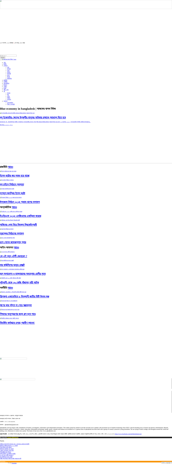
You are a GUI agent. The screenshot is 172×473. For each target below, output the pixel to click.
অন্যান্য (9, 99)
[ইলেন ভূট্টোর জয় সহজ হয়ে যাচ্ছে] (8, 171)
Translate (14, 463)
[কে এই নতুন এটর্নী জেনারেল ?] (7, 252)
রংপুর (8, 75)
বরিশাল (8, 72)
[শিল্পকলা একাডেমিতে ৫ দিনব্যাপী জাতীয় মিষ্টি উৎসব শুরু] (13, 292)
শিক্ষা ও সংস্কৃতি (11, 104)
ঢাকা (8, 67)
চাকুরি (5, 88)
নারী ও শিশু (6, 90)
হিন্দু (8, 94)
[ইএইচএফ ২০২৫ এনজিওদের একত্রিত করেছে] (11, 211)
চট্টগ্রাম (9, 69)
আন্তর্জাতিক (6, 83)
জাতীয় (5, 64)
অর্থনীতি (5, 82)
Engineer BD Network (12, 437)
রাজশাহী (9, 73)
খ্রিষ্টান (8, 98)
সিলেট (8, 77)
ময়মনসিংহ (9, 78)
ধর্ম (4, 91)
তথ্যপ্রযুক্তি (10, 102)
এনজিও (5, 86)
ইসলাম (8, 93)
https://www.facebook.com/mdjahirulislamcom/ (128, 434)
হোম (5, 62)
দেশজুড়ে (6, 65)
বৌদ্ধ (8, 96)
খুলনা (8, 70)
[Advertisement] (54, 26)
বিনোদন (5, 85)
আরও (10, 166)
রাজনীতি (5, 80)
